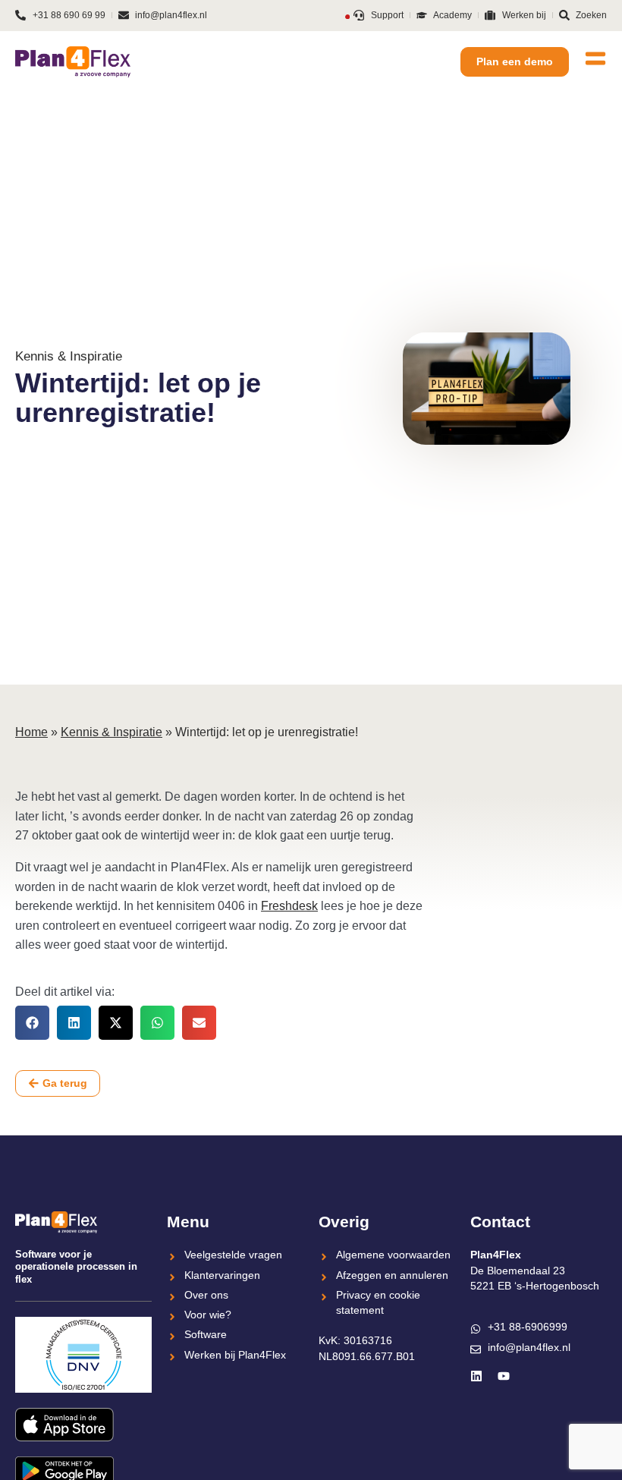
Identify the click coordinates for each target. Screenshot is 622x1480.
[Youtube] (504, 1376)
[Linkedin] (476, 1376)
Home (31, 732)
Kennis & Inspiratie (111, 732)
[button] (32, 1023)
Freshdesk (289, 905)
